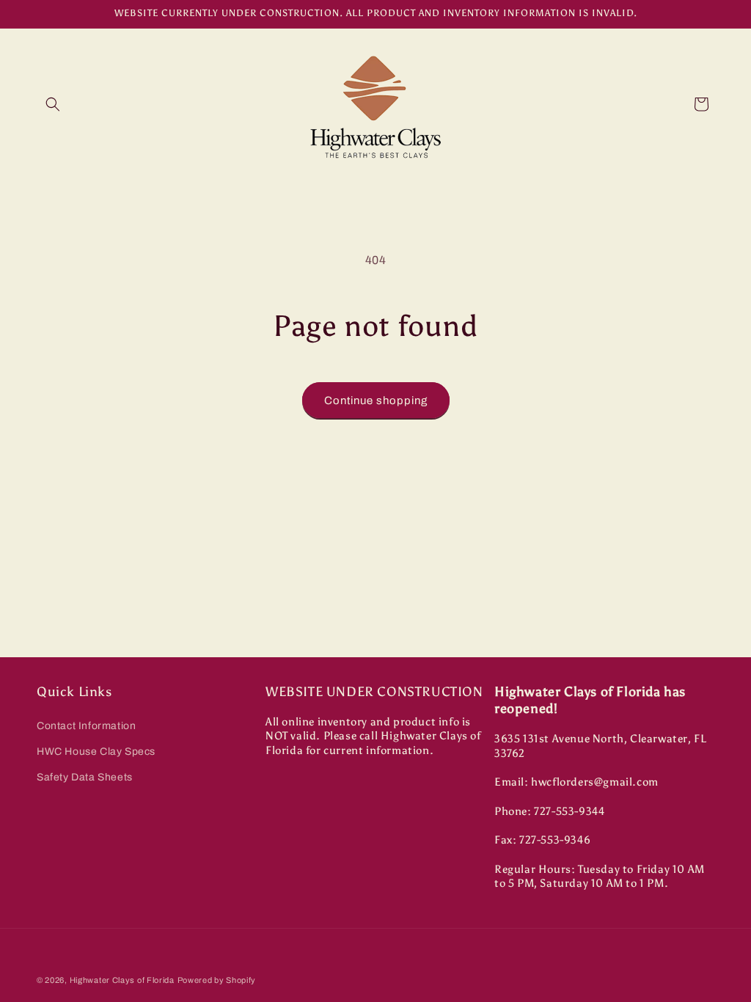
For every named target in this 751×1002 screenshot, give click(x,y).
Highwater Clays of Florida (122, 980)
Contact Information (86, 725)
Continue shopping (376, 400)
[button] (53, 104)
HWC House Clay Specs (96, 751)
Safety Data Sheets (85, 777)
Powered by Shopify (217, 980)
